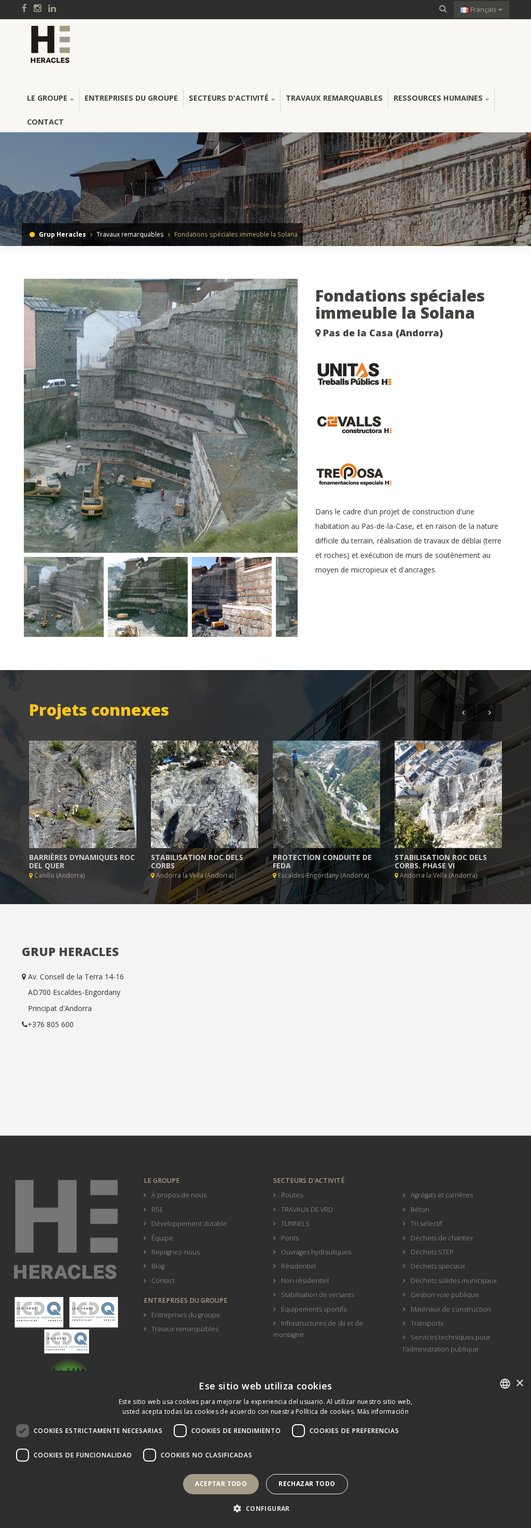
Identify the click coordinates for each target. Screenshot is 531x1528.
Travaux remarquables (334, 98)
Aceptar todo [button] (221, 1483)
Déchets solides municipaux (454, 1280)
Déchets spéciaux (438, 1266)
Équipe (162, 1238)
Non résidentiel (305, 1280)
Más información (383, 1411)
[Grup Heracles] (50, 44)
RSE (157, 1209)
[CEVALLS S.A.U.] (412, 424)
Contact (45, 122)
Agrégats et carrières (442, 1195)
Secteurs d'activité (229, 98)
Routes (292, 1195)
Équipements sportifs (313, 1309)
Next (316, 420)
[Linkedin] (54, 9)
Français (483, 9)
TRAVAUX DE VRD (307, 1209)
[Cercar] (443, 9)
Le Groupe (47, 98)
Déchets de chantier (442, 1238)
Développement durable (189, 1223)
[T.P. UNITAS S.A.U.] (412, 374)
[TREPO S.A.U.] (412, 474)
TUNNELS (295, 1223)
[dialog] (265, 1449)
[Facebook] (27, 9)
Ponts (290, 1238)
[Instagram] (40, 9)
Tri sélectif (426, 1223)
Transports (427, 1323)
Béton (420, 1209)
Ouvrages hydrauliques (316, 1252)
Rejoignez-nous (175, 1252)
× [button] (519, 1383)
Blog (157, 1266)
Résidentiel (298, 1266)
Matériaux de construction (451, 1309)
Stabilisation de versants (317, 1294)
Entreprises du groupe (131, 98)
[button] (265, 1509)
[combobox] (505, 1384)
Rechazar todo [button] (306, 1483)
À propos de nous (178, 1195)
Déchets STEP (432, 1252)
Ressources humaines (438, 98)
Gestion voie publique (445, 1294)
